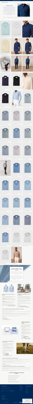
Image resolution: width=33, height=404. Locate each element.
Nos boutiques (21, 389)
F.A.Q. (26, 388)
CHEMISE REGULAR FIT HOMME (18, 17)
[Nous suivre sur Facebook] (2, 402)
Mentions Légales (27, 389)
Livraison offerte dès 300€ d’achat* (16, 0)
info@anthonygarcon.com (4, 398)
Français (10, 402)
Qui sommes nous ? (21, 387)
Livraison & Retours (27, 387)
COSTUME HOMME (25, 17)
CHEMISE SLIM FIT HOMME (10, 17)
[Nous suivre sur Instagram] (3, 402)
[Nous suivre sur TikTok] (7, 402)
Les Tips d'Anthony (21, 388)
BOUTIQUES (20, 2)
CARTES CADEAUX (16, 2)
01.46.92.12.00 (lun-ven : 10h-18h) (4, 399)
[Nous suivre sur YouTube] (6, 402)
